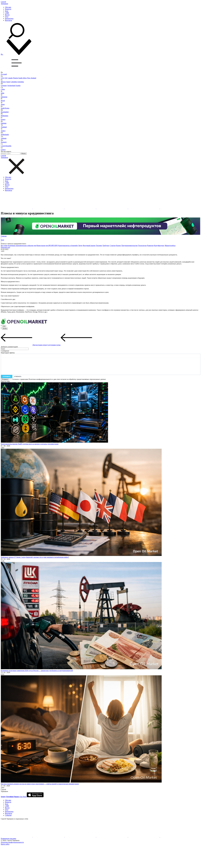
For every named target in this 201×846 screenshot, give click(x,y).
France (3, 119)
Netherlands (5, 134)
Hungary (4, 142)
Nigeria (15, 78)
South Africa (22, 78)
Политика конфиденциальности (12, 842)
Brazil (3, 100)
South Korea (5, 108)
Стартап (113, 245)
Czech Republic (6, 146)
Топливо (99, 245)
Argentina (20, 82)
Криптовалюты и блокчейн (68, 245)
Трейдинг (105, 245)
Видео (7, 15)
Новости (8, 9)
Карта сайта (5, 844)
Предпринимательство (129, 245)
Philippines (4, 116)
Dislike (5, 328)
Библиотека (9, 18)
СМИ (7, 13)
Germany (4, 85)
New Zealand (31, 78)
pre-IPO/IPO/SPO (52, 245)
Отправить (6, 376)
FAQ (6, 16)
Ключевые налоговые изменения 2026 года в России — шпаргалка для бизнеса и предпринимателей (37, 670)
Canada (10, 78)
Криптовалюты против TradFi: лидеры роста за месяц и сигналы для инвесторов (29, 444)
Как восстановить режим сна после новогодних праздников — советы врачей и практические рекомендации (40, 784)
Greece (3, 149)
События (8, 815)
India (2, 93)
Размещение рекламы (8, 838)
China (3, 89)
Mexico (3, 82)
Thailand (4, 127)
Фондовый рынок (89, 245)
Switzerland (11, 85)
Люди (80, 245)
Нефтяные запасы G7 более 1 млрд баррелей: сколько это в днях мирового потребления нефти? (35, 557)
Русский (4, 74)
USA (2, 78)
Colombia (13, 82)
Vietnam (3, 138)
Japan (3, 104)
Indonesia (4, 97)
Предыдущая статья (39, 345)
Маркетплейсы (170, 245)
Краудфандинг (159, 245)
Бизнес (118, 245)
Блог (6, 11)
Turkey (3, 131)
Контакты (8, 20)
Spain (8, 82)
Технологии (142, 245)
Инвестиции (40, 245)
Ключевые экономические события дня (22, 245)
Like (4, 326)
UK (6, 78)
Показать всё (5, 247)
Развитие (150, 245)
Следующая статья (54, 345)
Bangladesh (5, 112)
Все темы (4, 245)
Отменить (17, 376)
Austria (18, 85)
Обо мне (8, 7)
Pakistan (3, 123)
